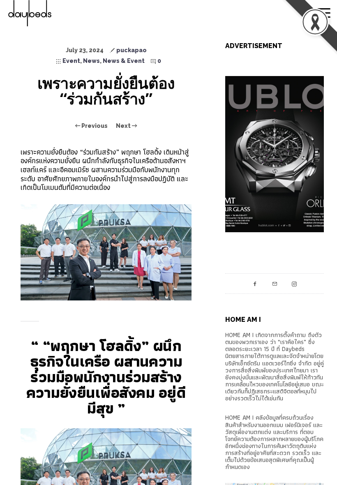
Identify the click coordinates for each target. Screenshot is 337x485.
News (91, 61)
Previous (94, 125)
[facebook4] (255, 283)
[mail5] (274, 283)
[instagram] (294, 283)
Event (71, 61)
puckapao (131, 50)
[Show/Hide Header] (324, 13)
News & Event (124, 61)
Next (124, 125)
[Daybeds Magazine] (45, 13)
